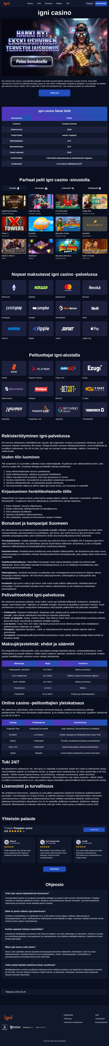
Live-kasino (39, 188)
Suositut (12, 188)
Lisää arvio (94, 830)
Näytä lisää (54, 869)
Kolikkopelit (93, 188)
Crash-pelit (66, 188)
